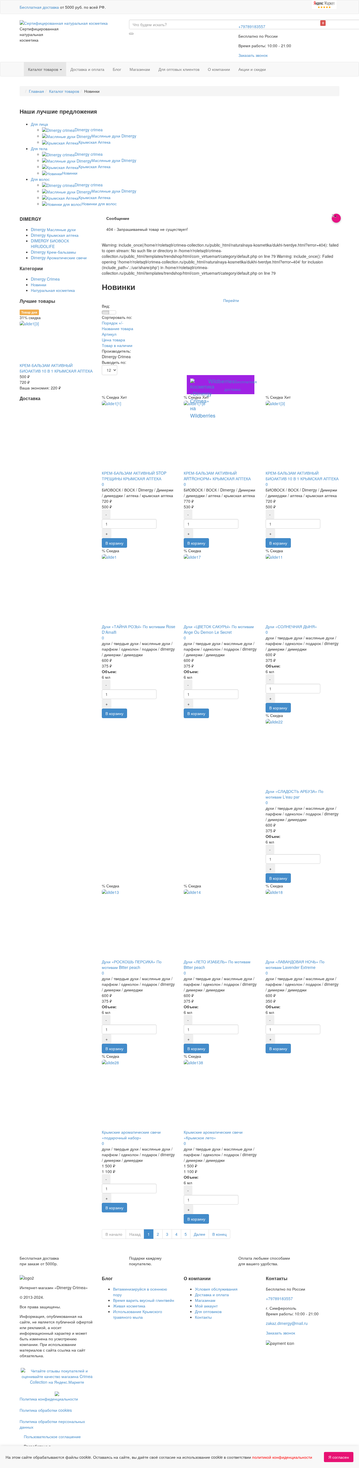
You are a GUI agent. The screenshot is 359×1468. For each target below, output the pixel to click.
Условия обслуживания (216, 1289)
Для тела (39, 148)
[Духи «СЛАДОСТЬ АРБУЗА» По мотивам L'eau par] (274, 721)
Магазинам (140, 69)
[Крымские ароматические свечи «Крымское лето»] (193, 1062)
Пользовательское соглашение (52, 1436)
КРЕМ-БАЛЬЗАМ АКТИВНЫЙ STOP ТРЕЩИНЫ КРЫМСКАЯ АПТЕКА (134, 475)
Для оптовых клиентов (178, 69)
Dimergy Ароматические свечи (59, 257)
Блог (117, 69)
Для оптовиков (208, 1311)
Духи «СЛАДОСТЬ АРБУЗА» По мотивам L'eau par (294, 794)
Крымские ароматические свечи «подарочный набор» (131, 1134)
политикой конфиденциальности (282, 1457)
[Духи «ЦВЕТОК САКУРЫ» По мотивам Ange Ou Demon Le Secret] (192, 556)
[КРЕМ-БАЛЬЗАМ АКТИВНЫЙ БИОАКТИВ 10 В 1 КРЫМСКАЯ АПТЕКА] (275, 402)
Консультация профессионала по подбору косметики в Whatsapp (162, 300)
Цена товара (113, 339)
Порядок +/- (112, 323)
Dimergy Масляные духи (53, 229)
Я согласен (338, 1457)
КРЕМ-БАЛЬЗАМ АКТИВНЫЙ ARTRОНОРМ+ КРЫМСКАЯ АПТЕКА (217, 475)
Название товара (117, 328)
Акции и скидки (252, 69)
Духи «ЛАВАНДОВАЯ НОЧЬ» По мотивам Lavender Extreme (295, 964)
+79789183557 (251, 26)
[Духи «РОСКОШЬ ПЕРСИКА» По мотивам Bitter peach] (110, 891)
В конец (219, 1234)
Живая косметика (129, 1306)
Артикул (109, 334)
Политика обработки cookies (46, 1410)
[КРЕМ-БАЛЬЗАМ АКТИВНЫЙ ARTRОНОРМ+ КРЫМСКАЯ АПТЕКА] (194, 402)
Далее (199, 1234)
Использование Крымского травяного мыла (137, 1314)
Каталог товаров (43, 69)
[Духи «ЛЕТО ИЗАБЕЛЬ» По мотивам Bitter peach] (192, 891)
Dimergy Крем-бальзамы (53, 252)
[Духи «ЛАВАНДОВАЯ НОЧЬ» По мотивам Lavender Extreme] (274, 891)
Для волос (40, 179)
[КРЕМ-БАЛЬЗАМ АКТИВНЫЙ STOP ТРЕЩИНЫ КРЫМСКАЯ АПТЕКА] (111, 402)
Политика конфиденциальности (49, 1399)
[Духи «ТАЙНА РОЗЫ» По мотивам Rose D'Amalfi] (109, 556)
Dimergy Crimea (45, 279)
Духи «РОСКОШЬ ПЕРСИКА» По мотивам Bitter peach (132, 964)
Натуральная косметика (53, 290)
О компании (219, 69)
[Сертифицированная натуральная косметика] (64, 22)
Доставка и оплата (87, 69)
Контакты (203, 1317)
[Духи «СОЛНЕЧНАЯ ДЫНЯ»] (274, 556)
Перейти (231, 300)
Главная (36, 91)
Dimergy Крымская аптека (55, 235)
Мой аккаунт (206, 1306)
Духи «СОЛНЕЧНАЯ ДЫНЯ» (291, 626)
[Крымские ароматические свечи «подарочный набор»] (110, 1062)
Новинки (38, 284)
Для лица (39, 124)
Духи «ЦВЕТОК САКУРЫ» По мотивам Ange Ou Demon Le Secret (219, 629)
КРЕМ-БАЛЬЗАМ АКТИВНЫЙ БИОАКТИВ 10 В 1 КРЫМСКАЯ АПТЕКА (302, 475)
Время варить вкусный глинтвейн (143, 1300)
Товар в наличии (117, 345)
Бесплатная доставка (39, 7)
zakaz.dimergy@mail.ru (287, 1323)
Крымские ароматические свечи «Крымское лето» (213, 1134)
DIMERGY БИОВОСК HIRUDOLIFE (50, 243)
